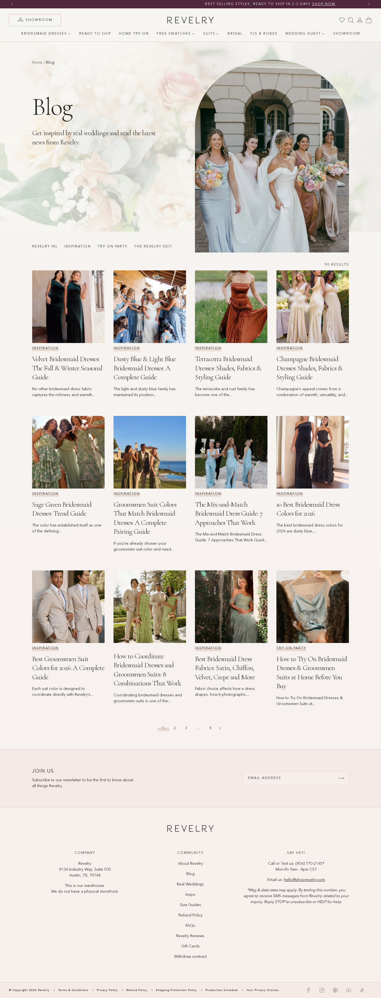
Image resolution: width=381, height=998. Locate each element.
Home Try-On (134, 33)
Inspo (190, 895)
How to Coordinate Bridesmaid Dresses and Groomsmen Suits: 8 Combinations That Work (147, 670)
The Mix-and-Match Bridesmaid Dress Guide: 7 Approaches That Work (228, 513)
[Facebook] (308, 990)
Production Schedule (222, 990)
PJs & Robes (264, 33)
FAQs (190, 926)
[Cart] (368, 20)
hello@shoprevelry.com (304, 880)
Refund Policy (190, 915)
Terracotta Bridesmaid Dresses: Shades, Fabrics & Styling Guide (228, 367)
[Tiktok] (362, 990)
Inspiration (77, 246)
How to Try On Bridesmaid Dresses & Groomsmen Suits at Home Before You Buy (311, 672)
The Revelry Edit (153, 246)
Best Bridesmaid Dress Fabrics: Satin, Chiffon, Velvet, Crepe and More (225, 667)
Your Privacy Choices (263, 990)
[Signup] (341, 778)
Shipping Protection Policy (176, 990)
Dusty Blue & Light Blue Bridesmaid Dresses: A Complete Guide (145, 367)
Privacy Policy (107, 990)
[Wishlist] (342, 20)
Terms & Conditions (73, 990)
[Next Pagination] (219, 728)
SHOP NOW (244, 4)
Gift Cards (190, 946)
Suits (209, 33)
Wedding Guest (303, 33)
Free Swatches (174, 33)
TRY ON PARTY (291, 648)
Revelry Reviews (190, 936)
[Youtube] (348, 990)
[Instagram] (322, 990)
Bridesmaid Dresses (44, 33)
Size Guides (190, 905)
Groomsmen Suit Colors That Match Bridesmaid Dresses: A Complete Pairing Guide (145, 518)
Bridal (235, 33)
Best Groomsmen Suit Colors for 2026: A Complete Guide (68, 667)
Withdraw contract (190, 957)
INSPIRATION (45, 348)
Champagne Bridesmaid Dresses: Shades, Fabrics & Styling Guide (309, 367)
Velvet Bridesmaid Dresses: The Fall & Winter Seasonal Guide (67, 367)
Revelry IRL (45, 246)
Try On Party (112, 246)
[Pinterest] (335, 990)
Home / (38, 63)
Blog (190, 874)
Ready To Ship (95, 33)
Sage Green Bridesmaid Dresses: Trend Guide (61, 509)
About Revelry (190, 864)
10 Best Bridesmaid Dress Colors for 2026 (307, 509)
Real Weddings (190, 884)
